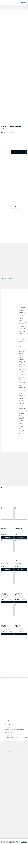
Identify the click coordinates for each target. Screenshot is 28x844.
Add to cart (19, 152)
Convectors (7, 6)
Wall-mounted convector (4, 529)
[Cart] (16, 2)
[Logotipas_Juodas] (5, 2)
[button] (14, 2)
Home (2, 6)
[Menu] (19, 2)
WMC (19, 6)
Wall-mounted (14, 6)
